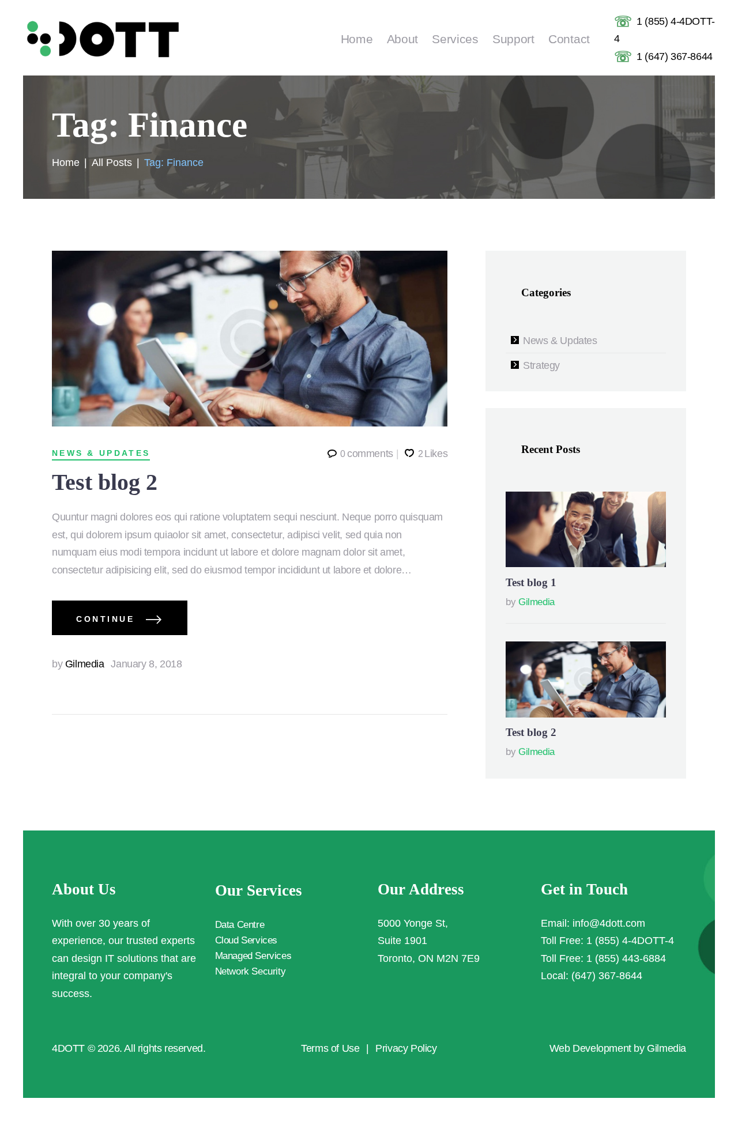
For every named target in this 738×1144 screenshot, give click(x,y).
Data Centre (240, 924)
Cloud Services (246, 940)
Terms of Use (330, 1048)
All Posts (112, 162)
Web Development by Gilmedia (617, 1048)
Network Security (250, 971)
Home (66, 162)
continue (105, 619)
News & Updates (101, 453)
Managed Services (253, 955)
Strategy (541, 365)
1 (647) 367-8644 (675, 56)
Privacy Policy (405, 1048)
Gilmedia (79, 664)
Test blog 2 (104, 482)
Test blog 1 (531, 582)
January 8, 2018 (146, 664)
